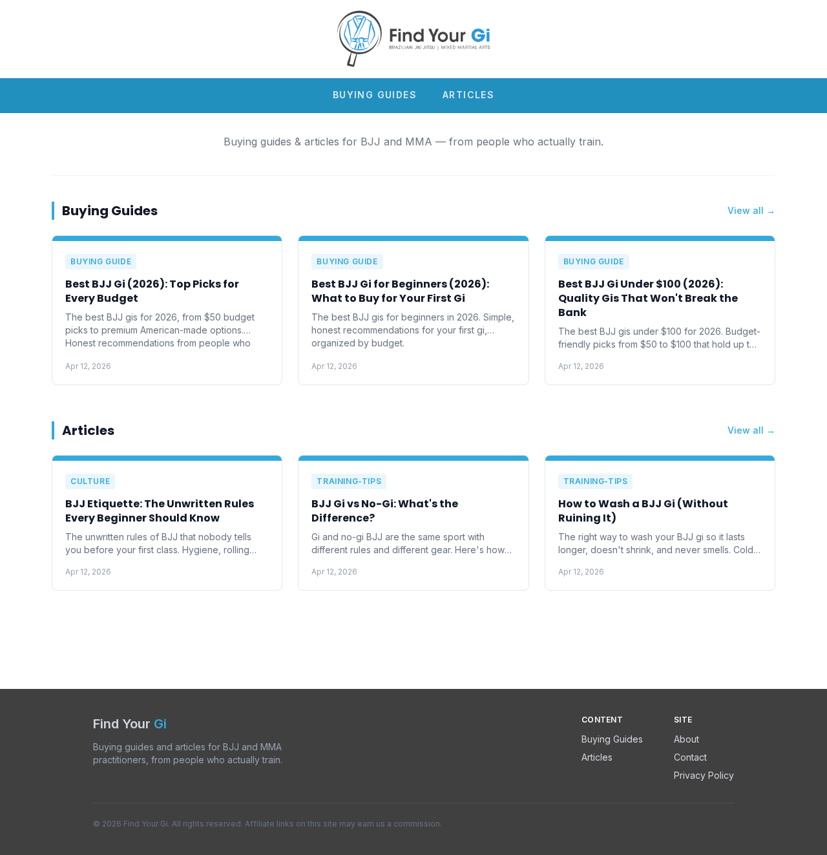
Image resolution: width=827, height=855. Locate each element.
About (686, 739)
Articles (468, 94)
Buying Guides (375, 94)
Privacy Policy (704, 775)
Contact (690, 757)
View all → (751, 210)
